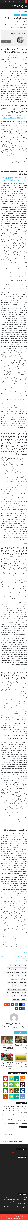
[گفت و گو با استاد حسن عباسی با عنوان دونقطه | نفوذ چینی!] (21, 1039)
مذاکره (23, 985)
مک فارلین (22, 982)
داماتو (23, 999)
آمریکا (12, 995)
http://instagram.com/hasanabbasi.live (10, 1131)
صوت (25, 103)
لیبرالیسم (15, 999)
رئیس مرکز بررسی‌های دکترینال (16, 989)
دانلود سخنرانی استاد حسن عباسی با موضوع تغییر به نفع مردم (8, 1047)
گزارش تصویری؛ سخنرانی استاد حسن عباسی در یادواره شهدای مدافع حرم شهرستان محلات (7, 1064)
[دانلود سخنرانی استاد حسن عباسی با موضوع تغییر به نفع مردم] (7, 1040)
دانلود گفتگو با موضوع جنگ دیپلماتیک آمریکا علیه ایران (12, 1)
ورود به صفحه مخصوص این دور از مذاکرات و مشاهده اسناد (14, 117)
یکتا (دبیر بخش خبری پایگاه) (19, 24)
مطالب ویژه (17, 14)
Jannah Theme (5, 1215)
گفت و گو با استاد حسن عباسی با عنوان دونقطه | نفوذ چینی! (21, 1045)
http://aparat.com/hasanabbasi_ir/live (10, 1137)
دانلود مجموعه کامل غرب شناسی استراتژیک (17, 1123)
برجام (10, 969)
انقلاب (10, 975)
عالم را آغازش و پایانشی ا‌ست (21, 1064)
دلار (7, 992)
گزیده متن (21, 11)
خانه (25, 11)
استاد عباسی (9, 972)
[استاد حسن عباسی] (18, 6)
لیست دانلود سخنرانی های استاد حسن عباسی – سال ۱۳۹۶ (14, 1114)
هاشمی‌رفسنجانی (20, 975)
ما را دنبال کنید (22, 1157)
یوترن (17, 972)
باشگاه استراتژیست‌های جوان (17, 960)
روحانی (23, 979)
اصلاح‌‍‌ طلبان (21, 965)
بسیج (23, 972)
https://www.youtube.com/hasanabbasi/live (11, 1141)
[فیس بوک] (23, 1004)
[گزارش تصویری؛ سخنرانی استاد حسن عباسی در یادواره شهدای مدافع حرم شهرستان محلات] (7, 1057)
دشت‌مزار (12, 965)
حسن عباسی (14, 992)
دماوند (23, 992)
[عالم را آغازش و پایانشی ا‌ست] (21, 1057)
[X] (20, 1004)
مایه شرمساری (12, 982)
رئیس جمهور (14, 979)
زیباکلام (16, 985)
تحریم (6, 995)
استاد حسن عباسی (20, 969)
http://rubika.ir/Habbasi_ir (7, 1134)
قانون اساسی (21, 995)
